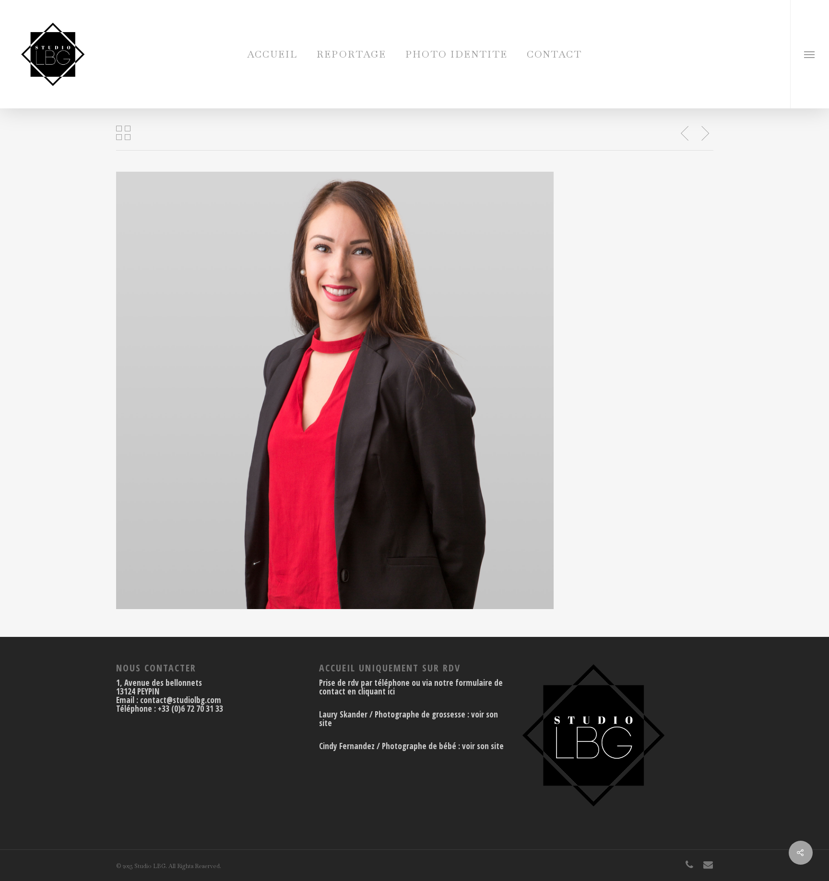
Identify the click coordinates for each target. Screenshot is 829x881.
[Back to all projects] (123, 134)
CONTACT (554, 54)
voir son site (483, 746)
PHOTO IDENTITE (456, 54)
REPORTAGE (351, 54)
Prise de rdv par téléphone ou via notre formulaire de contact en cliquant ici (411, 687)
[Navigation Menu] (809, 54)
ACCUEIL (272, 54)
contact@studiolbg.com (180, 699)
